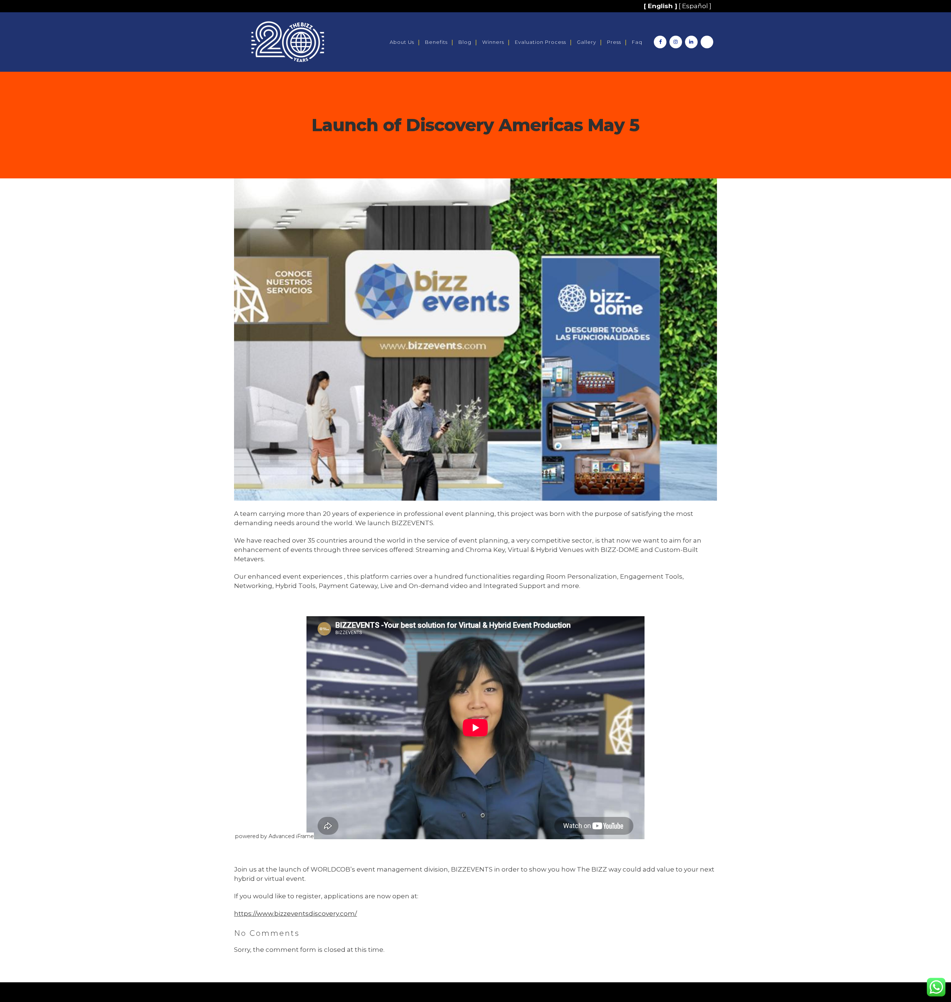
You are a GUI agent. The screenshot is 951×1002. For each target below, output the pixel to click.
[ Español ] (695, 6)
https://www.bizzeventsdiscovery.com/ (295, 913)
